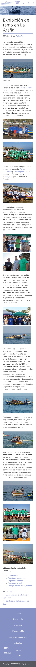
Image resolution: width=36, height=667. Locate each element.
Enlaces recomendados (18, 637)
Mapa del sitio (18, 631)
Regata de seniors (15, 581)
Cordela (9, 172)
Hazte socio (18, 619)
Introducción (13, 576)
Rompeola (9, 177)
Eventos (9, 592)
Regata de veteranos (16, 578)
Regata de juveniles (16, 583)
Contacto (18, 626)
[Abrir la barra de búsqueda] (23, 3)
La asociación (18, 614)
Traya (22, 169)
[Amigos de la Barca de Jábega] (10, 3)
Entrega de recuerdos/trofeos (20, 586)
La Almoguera (19, 172)
